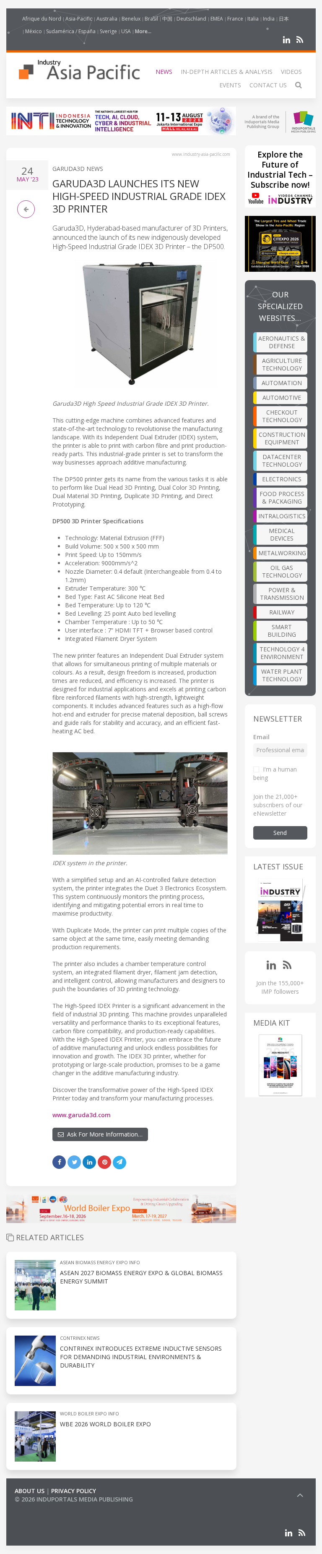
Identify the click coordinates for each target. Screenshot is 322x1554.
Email (261, 737)
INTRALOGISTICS (282, 516)
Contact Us (268, 85)
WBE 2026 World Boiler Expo (105, 1424)
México (33, 31)
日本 (284, 18)
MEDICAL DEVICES (282, 534)
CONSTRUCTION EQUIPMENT (282, 438)
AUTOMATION (282, 383)
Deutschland (191, 18)
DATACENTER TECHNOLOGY (282, 460)
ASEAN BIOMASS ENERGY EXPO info (100, 1262)
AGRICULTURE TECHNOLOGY (282, 364)
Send (280, 833)
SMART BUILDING (281, 630)
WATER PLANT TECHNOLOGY (281, 675)
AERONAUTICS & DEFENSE (281, 342)
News (164, 72)
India (269, 18)
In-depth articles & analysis (227, 72)
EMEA (216, 18)
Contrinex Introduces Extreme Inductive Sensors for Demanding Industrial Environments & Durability (141, 1356)
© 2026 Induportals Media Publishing (74, 1499)
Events (230, 85)
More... (143, 31)
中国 (167, 18)
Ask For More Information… (103, 1134)
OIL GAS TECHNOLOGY (282, 571)
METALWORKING (282, 553)
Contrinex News (79, 1338)
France (235, 18)
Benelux (131, 18)
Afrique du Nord (41, 18)
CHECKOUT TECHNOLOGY (282, 416)
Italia (253, 18)
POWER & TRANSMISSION (282, 593)
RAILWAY (281, 612)
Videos (291, 72)
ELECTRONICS (281, 479)
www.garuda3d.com (81, 1115)
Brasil (151, 18)
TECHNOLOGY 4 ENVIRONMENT (282, 653)
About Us (29, 1491)
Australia (106, 18)
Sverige (108, 31)
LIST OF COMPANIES (43, 1508)
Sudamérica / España (71, 31)
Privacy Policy (73, 1491)
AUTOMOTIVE (281, 398)
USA (126, 31)
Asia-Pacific (78, 18)
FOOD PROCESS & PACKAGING (282, 497)
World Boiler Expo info (89, 1413)
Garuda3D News (77, 169)
